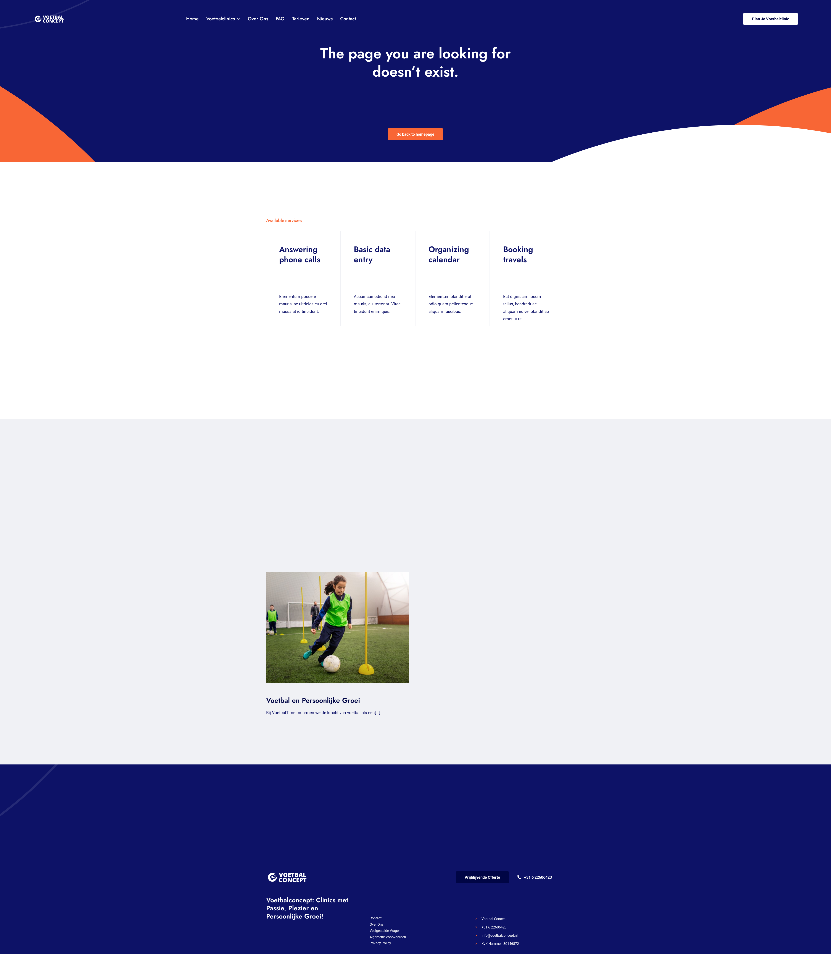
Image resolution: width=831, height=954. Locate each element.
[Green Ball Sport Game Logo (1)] (49, 15)
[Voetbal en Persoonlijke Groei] (337, 627)
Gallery (341, 627)
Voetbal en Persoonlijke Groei (333, 627)
